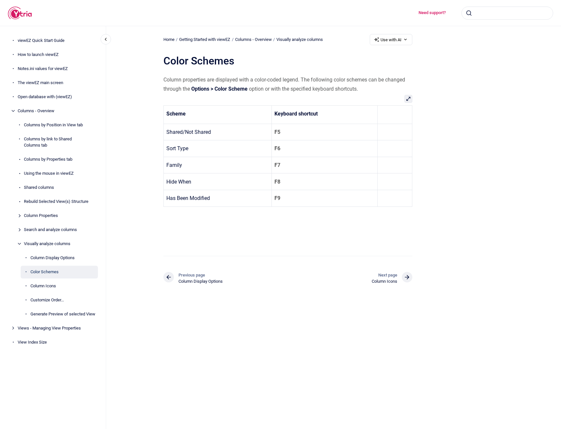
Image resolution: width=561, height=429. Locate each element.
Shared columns (39, 187)
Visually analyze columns (47, 243)
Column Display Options (52, 257)
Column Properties (41, 215)
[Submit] (469, 13)
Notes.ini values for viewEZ (43, 68)
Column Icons (43, 285)
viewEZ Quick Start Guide (41, 40)
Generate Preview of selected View (62, 314)
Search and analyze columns (50, 229)
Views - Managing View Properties (49, 328)
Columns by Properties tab (48, 159)
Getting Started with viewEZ (204, 39)
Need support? (432, 12)
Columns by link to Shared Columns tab (48, 142)
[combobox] (507, 13)
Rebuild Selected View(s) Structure (56, 201)
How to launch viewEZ (38, 54)
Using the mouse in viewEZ (49, 173)
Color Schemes (44, 271)
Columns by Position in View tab (53, 124)
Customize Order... (47, 299)
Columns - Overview (36, 110)
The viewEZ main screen (40, 82)
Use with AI (391, 39)
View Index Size (32, 342)
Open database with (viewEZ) (45, 96)
